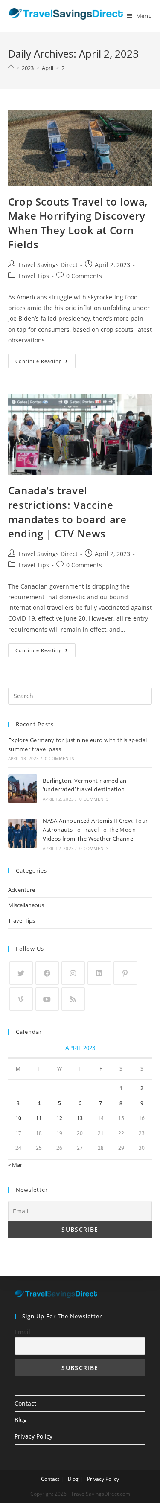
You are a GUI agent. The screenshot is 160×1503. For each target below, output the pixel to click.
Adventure (21, 890)
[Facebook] (47, 973)
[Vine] (21, 999)
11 (39, 1118)
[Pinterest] (125, 973)
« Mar (15, 1165)
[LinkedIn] (99, 973)
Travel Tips (33, 276)
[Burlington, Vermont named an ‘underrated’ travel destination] (22, 788)
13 (80, 1118)
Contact (25, 1403)
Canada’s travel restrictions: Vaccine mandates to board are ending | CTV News (67, 511)
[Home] (11, 68)
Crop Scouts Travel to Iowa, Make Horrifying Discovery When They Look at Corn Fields (78, 223)
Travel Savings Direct (48, 265)
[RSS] (73, 999)
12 (59, 1118)
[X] (21, 973)
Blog (21, 1420)
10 (18, 1118)
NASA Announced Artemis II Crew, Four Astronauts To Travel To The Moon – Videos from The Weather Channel (95, 829)
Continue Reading (38, 361)
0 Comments (84, 276)
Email (22, 1332)
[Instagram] (73, 973)
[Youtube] (47, 999)
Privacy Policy (33, 1436)
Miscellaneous (26, 905)
